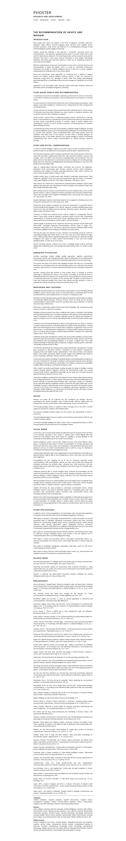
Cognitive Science (86, 800)
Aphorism (54, 809)
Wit (90, 817)
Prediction (57, 804)
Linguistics (36, 804)
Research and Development (47, 16)
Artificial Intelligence (40, 800)
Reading (70, 804)
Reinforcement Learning (84, 815)
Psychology (64, 804)
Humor (45, 811)
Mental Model (88, 811)
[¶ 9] (32, 215)
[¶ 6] (32, 191)
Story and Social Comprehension (51, 145)
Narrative (43, 804)
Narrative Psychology (45, 253)
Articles (35, 20)
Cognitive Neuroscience (71, 800)
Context (53, 802)
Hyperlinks (61, 20)
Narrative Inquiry (54, 813)
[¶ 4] (32, 75)
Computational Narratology (58, 826)
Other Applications (43, 510)
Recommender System (69, 815)
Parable (42, 815)
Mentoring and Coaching (47, 287)
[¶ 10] (32, 224)
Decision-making (63, 802)
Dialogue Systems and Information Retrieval (55, 828)
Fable (85, 809)
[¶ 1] (32, 43)
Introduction (40, 39)
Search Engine (37, 817)
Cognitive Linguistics (55, 800)
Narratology (79, 813)
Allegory (40, 809)
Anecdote (47, 809)
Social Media (40, 429)
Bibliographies (44, 20)
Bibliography (40, 581)
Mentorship (37, 813)
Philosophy (50, 804)
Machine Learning (77, 811)
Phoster (42, 12)
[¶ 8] (32, 205)
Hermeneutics (37, 811)
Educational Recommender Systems (81, 828)
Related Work (40, 558)
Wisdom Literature (82, 817)
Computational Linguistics (41, 802)
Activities (53, 20)
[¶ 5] (32, 86)
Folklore (89, 809)
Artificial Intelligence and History (44, 822)
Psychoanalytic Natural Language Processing (67, 830)
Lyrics (69, 811)
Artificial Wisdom (61, 822)
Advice (36, 396)
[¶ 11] (32, 233)
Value (58, 817)
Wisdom (76, 804)
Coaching (79, 809)
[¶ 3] (32, 65)
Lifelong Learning (53, 811)
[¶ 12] (32, 244)
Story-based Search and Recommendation (55, 92)
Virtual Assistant (66, 817)
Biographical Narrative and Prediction (80, 822)
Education (73, 802)
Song (44, 817)
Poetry (47, 815)
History (79, 802)
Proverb (52, 815)
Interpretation (87, 802)
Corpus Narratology (74, 826)
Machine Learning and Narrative (43, 830)
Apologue (60, 809)
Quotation (59, 815)
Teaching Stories (51, 817)
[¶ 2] (32, 52)
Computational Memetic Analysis (62, 824)
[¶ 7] (32, 200)
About (68, 20)
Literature (63, 811)
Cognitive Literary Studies (42, 824)
